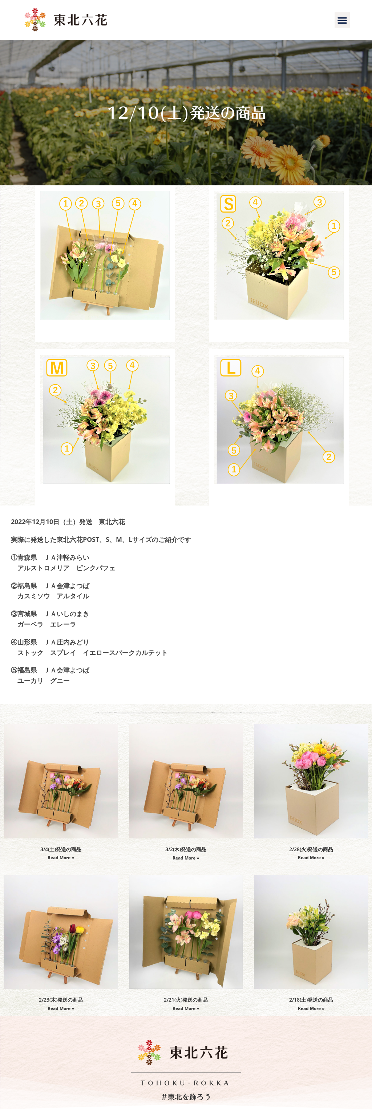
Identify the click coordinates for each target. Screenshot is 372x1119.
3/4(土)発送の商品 (60, 849)
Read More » (61, 857)
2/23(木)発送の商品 (61, 999)
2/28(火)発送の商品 (311, 849)
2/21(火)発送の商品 (186, 999)
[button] (342, 20)
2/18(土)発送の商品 (311, 999)
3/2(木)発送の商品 (185, 849)
